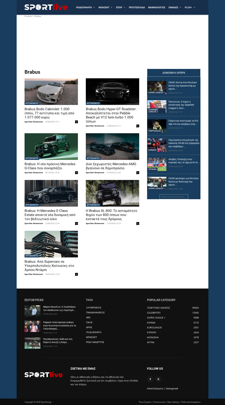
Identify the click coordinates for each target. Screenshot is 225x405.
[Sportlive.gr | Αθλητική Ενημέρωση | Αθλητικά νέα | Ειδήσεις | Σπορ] (44, 374)
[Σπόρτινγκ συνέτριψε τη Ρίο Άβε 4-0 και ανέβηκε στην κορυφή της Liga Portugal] (156, 126)
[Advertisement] (112, 44)
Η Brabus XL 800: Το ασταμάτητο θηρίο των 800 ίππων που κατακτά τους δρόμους (111, 215)
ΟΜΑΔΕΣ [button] (173, 7)
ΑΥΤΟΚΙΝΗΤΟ (32, 103)
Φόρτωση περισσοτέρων (172, 196)
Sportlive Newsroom (34, 121)
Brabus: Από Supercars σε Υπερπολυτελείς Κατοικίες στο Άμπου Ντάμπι (49, 266)
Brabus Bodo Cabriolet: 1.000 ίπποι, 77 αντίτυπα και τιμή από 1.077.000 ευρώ (49, 113)
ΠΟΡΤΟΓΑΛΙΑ (154, 130)
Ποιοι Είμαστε (145, 402)
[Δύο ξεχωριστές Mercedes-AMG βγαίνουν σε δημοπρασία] (112, 146)
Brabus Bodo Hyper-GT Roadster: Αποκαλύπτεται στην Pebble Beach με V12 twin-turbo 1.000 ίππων (111, 115)
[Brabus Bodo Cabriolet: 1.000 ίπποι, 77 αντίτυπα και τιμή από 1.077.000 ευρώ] (51, 91)
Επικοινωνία (159, 402)
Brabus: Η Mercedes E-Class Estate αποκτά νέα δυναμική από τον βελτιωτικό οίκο (50, 215)
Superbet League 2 (153, 110)
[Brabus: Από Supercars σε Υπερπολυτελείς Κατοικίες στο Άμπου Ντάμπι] (51, 244)
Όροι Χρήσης (173, 402)
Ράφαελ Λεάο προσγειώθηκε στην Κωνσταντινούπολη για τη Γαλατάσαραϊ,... (59, 325)
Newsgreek (172, 388)
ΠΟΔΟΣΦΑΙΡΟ (84, 7)
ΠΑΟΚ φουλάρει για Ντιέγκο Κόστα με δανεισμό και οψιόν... (184, 181)
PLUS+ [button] (188, 7)
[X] (158, 379)
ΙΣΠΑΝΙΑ (152, 169)
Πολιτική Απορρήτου (190, 402)
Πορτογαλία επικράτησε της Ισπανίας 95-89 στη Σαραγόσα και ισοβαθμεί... (184, 143)
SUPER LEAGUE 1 (156, 92)
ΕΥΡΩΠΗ (152, 150)
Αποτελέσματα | (156, 388)
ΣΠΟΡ (119, 7)
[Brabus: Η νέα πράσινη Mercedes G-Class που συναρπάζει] (51, 146)
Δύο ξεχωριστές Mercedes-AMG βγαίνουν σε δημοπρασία (111, 166)
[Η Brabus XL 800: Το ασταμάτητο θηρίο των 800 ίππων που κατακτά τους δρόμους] (112, 193)
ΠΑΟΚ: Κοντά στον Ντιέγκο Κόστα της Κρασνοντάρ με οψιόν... (183, 85)
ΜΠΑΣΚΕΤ (103, 7)
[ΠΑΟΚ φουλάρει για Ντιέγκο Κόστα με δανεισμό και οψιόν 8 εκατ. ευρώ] (156, 183)
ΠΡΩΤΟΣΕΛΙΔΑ (137, 7)
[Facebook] (150, 379)
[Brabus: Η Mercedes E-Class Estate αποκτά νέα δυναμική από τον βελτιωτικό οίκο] (51, 193)
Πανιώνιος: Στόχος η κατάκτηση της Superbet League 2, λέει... (181, 104)
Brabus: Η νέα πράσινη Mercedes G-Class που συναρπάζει (50, 166)
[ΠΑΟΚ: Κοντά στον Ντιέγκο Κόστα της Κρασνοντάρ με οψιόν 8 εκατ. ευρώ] (156, 87)
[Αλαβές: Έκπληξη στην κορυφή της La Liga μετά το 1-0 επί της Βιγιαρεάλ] (156, 164)
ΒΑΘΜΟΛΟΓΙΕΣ (156, 7)
